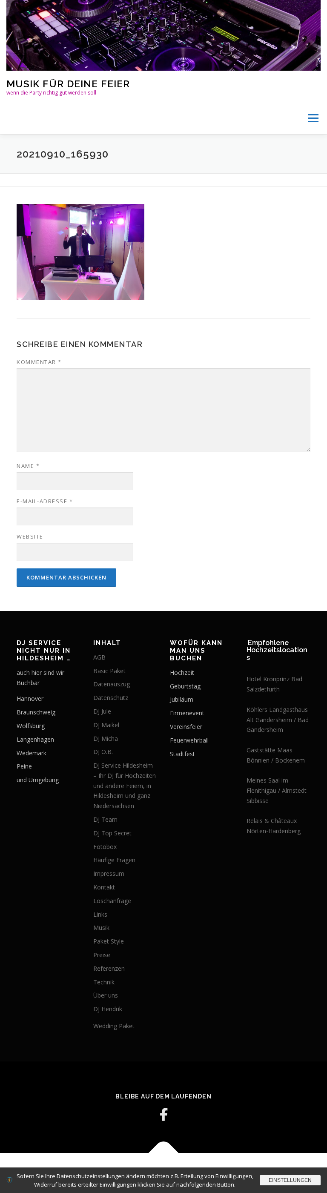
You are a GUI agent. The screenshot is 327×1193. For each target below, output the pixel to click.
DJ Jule (102, 711)
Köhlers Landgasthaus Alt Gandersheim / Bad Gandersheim (278, 719)
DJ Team (105, 819)
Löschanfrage (112, 901)
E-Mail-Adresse (45, 501)
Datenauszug (111, 684)
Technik (104, 982)
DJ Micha (105, 738)
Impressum (108, 873)
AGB (99, 657)
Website (30, 536)
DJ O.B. (103, 752)
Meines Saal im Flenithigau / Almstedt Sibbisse (277, 790)
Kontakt (104, 887)
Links (100, 914)
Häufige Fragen (114, 860)
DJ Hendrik (107, 1009)
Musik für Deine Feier (68, 83)
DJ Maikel (106, 725)
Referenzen (109, 968)
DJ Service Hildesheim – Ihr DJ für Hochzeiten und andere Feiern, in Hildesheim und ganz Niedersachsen (124, 785)
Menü (313, 118)
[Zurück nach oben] (164, 1153)
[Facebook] (163, 1114)
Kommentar (39, 362)
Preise (101, 955)
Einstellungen (290, 1180)
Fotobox (105, 847)
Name (28, 466)
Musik (101, 927)
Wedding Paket (114, 1026)
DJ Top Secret (112, 833)
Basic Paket (109, 671)
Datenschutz (110, 698)
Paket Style (108, 941)
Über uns (105, 995)
